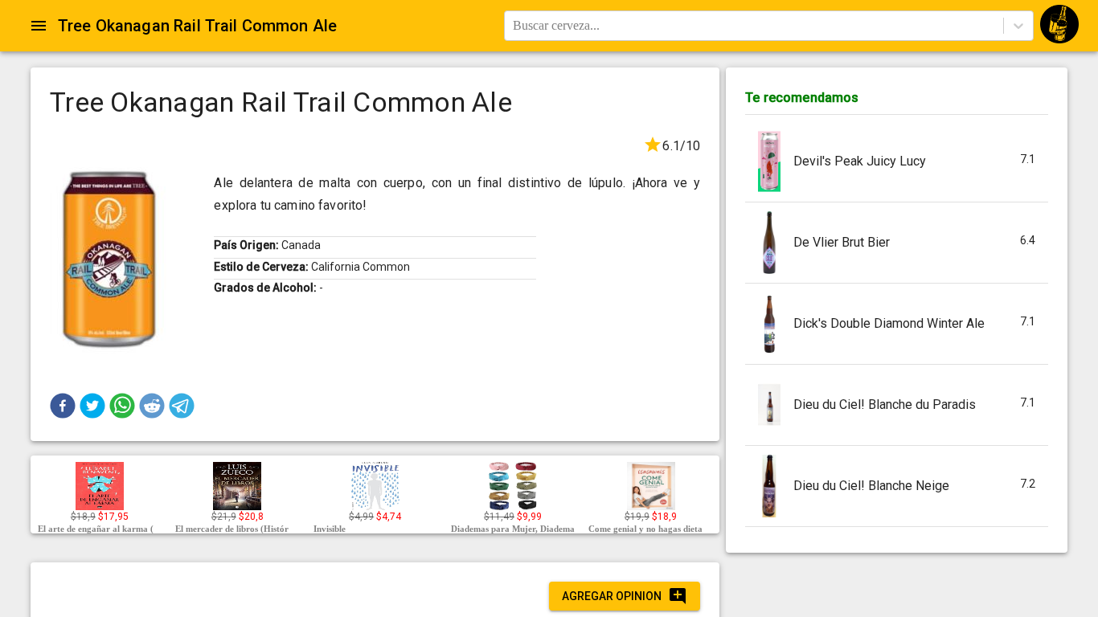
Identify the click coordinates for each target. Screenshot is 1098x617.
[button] (63, 406)
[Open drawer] (38, 25)
